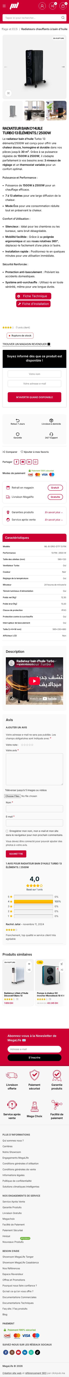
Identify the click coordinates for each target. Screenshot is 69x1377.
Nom (9, 802)
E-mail (10, 816)
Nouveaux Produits (16, 1241)
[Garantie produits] (56, 1075)
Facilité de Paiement (14, 1224)
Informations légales (13, 1175)
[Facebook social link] (16, 461)
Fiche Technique (35, 296)
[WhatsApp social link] (35, 461)
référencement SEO (36, 1373)
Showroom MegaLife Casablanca (21, 1262)
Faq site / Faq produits (15, 1308)
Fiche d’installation (35, 304)
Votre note (11, 745)
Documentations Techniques (18, 1302)
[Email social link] (22, 461)
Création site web (12, 1373)
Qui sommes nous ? (13, 1140)
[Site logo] (14, 5)
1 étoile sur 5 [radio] (22, 745)
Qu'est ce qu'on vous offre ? (18, 1291)
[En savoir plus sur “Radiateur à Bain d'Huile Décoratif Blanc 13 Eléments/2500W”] (29, 964)
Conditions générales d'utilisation (21, 1163)
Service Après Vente (14, 1201)
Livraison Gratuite (12, 1213)
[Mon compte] (42, 6)
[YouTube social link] (18, 1352)
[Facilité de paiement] (56, 1104)
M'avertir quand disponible (34, 397)
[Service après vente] (12, 1104)
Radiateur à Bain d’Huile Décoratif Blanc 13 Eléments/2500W (16, 995)
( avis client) (23, 327)
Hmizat (6, 1236)
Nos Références (11, 1268)
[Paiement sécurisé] (34, 1075)
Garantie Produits (12, 1207)
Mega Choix (34, 1116)
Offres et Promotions (14, 1279)
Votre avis (12, 750)
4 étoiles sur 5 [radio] (29, 745)
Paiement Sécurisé (13, 1230)
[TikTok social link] (37, 1352)
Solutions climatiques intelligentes (21, 1186)
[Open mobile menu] (4, 6)
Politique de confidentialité (17, 1180)
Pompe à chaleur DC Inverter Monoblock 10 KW (51, 994)
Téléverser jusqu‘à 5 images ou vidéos (26, 790)
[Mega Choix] (34, 1106)
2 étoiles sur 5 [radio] (24, 745)
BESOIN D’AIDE (11, 1251)
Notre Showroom (12, 1152)
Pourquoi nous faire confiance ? (20, 1285)
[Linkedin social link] (29, 461)
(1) (17, 999)
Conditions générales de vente (19, 1169)
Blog (5, 1314)
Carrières (7, 1146)
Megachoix (9, 1218)
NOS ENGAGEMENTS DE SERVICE (21, 1195)
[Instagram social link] (12, 1352)
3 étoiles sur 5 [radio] (27, 745)
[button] (62, 964)
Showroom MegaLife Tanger (18, 1256)
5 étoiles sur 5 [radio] (32, 745)
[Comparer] (29, 970)
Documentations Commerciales (19, 1297)
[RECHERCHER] (62, 17)
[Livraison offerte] (12, 1075)
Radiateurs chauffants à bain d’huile (44, 29)
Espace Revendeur (13, 1274)
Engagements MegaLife (16, 1157)
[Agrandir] (8, 93)
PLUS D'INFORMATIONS (16, 1134)
